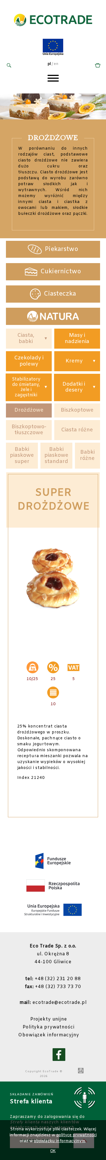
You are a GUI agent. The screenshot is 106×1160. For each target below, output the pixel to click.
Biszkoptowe (77, 410)
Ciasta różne (77, 430)
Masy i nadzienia (77, 338)
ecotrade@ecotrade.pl (53, 1003)
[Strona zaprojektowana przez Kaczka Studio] (81, 1071)
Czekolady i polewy (29, 361)
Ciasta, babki (25, 338)
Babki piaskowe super (22, 455)
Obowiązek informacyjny (48, 1035)
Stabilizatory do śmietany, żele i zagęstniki (26, 387)
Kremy (74, 361)
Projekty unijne (48, 1019)
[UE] (53, 54)
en (56, 64)
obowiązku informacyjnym (59, 1141)
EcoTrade (51, 1071)
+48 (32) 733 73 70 (53, 987)
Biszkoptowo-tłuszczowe (29, 429)
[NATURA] (53, 316)
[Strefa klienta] (97, 66)
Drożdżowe (29, 410)
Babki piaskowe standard (56, 455)
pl (49, 64)
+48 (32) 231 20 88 (53, 979)
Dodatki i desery (73, 387)
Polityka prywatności (49, 1027)
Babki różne (87, 455)
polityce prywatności (76, 1135)
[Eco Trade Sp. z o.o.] (53, 32)
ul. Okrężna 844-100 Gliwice (53, 954)
